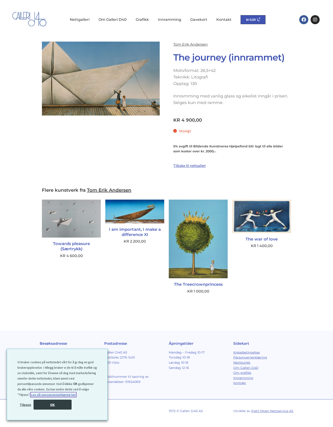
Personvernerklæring (250, 357)
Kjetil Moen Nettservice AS (272, 411)
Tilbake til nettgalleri (189, 166)
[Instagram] (315, 19)
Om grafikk (242, 373)
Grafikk (142, 19)
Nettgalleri (79, 19)
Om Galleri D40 (113, 19)
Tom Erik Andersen (190, 44)
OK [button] (52, 404)
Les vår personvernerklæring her (53, 395)
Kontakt (224, 19)
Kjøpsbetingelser (246, 352)
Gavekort (198, 19)
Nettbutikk (241, 363)
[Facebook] (303, 19)
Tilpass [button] (25, 404)
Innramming (169, 19)
